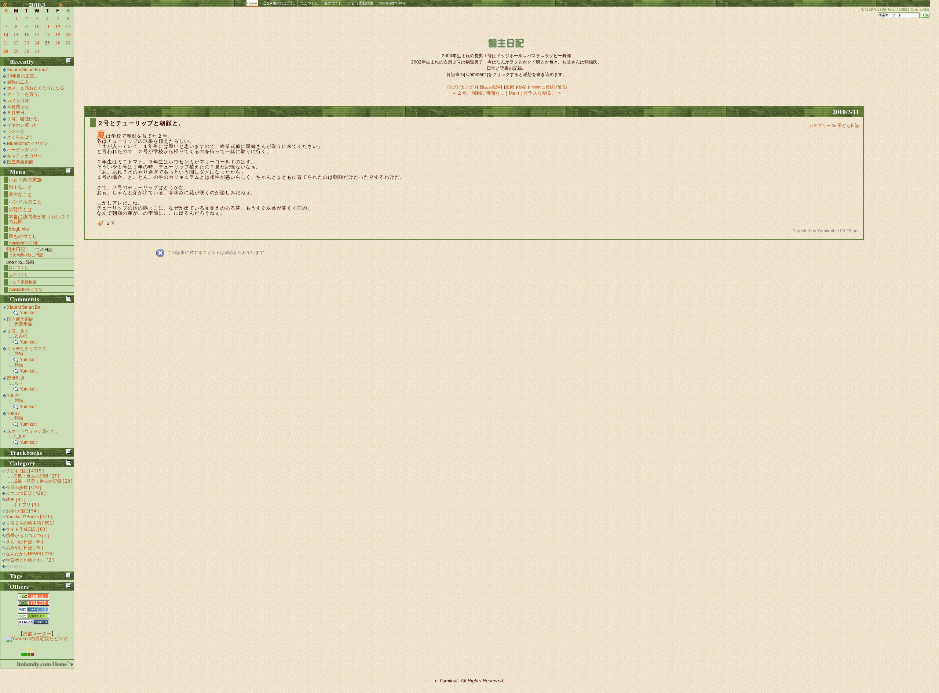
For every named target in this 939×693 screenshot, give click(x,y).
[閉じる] (68, 60)
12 (58, 26)
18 (47, 34)
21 (5, 42)
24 (37, 42)
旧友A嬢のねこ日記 (279, 3)
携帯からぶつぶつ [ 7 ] (27, 535)
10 (37, 26)
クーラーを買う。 (24, 94)
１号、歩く (18, 331)
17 (37, 34)
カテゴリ (469, 87)
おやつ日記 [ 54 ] (22, 511)
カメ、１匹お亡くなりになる (35, 88)
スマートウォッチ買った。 (33, 431)
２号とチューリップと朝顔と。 (140, 123)
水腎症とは (20, 209)
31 (37, 51)
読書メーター (37, 633)
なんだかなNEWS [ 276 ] (30, 553)
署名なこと (20, 194)
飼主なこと (20, 187)
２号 (111, 223)
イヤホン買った (22, 125)
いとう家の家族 (25, 179)
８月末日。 (18, 112)
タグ (453, 87)
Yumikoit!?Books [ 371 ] (29, 516)
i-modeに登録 (541, 87)
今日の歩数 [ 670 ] (23, 487)
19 (58, 34)
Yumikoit (28, 312)
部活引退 (16, 378)
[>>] (65, 5)
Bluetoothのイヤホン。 (29, 143)
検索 (521, 87)
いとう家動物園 (360, 3)
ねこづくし (309, 3)
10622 (13, 395)
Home (252, 3)
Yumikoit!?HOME (23, 243)
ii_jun (19, 436)
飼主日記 (15, 249)
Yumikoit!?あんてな (25, 289)
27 (68, 42)
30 (26, 51)
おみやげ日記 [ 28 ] (24, 547)
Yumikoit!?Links (392, 3)
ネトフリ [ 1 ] (26, 504)
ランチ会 (16, 131)
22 (16, 42)
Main (514, 93)
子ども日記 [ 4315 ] (25, 471)
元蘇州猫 (23, 324)
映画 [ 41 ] (15, 499)
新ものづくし (22, 236)
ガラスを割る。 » (541, 93)
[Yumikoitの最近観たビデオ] (37, 638)
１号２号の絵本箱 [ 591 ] (30, 523)
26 (58, 42)
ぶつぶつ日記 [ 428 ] (25, 493)
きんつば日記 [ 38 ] (24, 541)
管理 (562, 87)
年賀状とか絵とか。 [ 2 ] (30, 560)
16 (26, 34)
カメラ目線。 (20, 100)
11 (47, 26)
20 (68, 34)
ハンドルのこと (25, 201)
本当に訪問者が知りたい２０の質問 (39, 219)
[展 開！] (68, 451)
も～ (18, 382)
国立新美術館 (20, 161)
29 (16, 51)
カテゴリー (820, 125)
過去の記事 (491, 87)
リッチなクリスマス (27, 348)
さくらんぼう (20, 137)
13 (68, 26)
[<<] (9, 5)
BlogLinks (18, 229)
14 (5, 34)
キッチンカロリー (24, 156)
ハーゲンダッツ (22, 149)
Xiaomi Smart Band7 (27, 69)
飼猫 (18, 353)
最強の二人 (18, 82)
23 (26, 42)
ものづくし (333, 3)
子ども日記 (848, 125)
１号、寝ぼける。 (24, 118)
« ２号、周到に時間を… (479, 93)
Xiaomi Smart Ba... (25, 307)
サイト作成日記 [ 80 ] (26, 529)
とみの (21, 335)
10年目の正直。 (23, 76)
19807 (13, 413)
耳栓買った (18, 106)
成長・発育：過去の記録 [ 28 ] (42, 481)
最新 (509, 87)
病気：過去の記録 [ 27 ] (36, 476)
